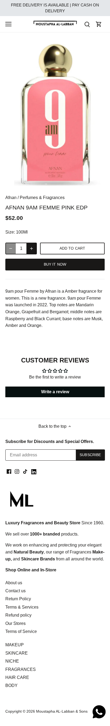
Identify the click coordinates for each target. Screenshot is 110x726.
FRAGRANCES (20, 669)
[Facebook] (9, 471)
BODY (11, 685)
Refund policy (18, 615)
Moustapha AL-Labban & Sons (62, 711)
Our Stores (15, 623)
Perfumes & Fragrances (42, 197)
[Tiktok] (25, 471)
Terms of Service (21, 631)
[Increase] (31, 248)
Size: (10, 232)
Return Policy (18, 599)
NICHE (12, 661)
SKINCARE (16, 653)
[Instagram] (17, 471)
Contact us (15, 591)
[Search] (87, 24)
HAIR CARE (17, 677)
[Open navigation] (8, 24)
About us (13, 582)
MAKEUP (14, 645)
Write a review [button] (55, 391)
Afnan (11, 197)
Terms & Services (21, 607)
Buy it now (55, 264)
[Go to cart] (99, 24)
